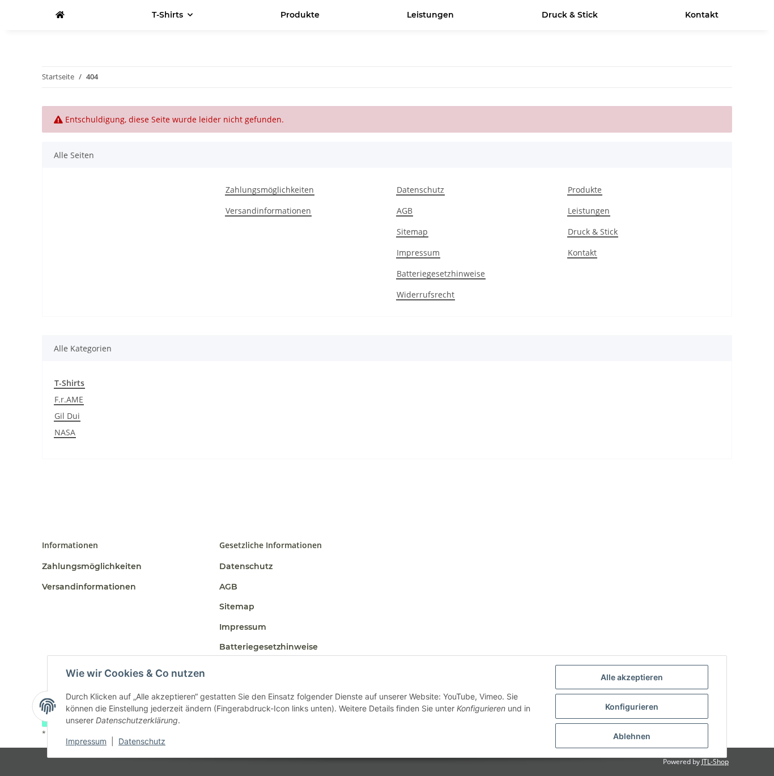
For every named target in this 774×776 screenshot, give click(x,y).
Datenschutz (141, 741)
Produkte (300, 15)
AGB (404, 210)
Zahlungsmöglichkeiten (270, 189)
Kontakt (701, 15)
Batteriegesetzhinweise (441, 273)
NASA (64, 432)
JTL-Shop (715, 761)
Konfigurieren (631, 706)
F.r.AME (68, 399)
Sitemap (412, 231)
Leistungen (430, 15)
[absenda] (60, 15)
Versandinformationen (268, 210)
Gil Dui (67, 415)
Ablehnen (631, 736)
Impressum (86, 741)
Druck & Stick (570, 15)
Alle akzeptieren (632, 677)
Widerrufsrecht (425, 294)
